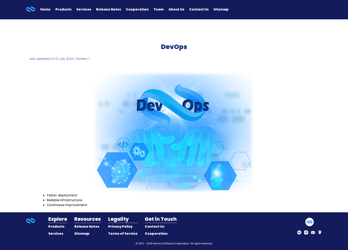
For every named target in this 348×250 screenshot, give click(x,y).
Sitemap (221, 9)
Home (45, 9)
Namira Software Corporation (171, 243)
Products (63, 9)
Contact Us (199, 9)
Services (83, 9)
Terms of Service (123, 233)
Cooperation (137, 9)
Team (158, 9)
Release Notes (108, 9)
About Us (176, 9)
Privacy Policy (120, 226)
